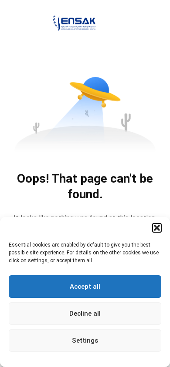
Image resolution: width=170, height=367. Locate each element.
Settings (85, 340)
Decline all (85, 313)
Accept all (85, 286)
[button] (157, 228)
